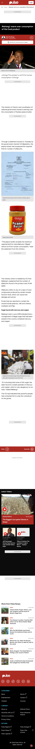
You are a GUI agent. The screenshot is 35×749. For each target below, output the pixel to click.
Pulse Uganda (5, 734)
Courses (22, 701)
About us (4, 709)
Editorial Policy (25, 709)
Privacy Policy (5, 719)
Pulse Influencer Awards (25, 713)
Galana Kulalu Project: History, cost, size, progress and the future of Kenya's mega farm (21, 611)
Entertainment (5, 697)
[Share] (31, 37)
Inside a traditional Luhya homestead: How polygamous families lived (21, 661)
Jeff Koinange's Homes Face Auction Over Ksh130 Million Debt (9, 543)
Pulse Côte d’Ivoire (23, 731)
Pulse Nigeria (5, 727)
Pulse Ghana (5, 730)
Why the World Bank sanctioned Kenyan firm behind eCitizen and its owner (21, 632)
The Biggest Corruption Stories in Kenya (15, 520)
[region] (17, 538)
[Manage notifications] (31, 745)
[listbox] (17, 538)
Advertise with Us (7, 712)
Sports (22, 694)
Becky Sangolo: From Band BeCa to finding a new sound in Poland (21, 651)
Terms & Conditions (7, 716)
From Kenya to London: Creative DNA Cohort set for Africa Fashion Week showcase (21, 621)
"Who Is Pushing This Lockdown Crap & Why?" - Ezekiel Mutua (23, 543)
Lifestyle (4, 701)
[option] (9, 538)
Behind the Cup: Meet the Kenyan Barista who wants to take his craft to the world (21, 642)
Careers (22, 697)
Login (31, 2)
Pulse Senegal (24, 727)
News (5, 7)
